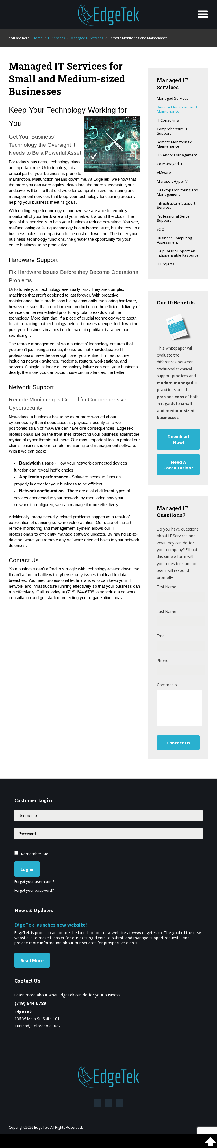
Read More (32, 960)
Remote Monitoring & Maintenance (175, 144)
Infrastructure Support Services (176, 205)
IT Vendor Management (177, 155)
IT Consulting (168, 120)
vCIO (160, 229)
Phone (162, 660)
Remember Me (34, 854)
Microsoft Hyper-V (172, 181)
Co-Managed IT (170, 164)
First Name (166, 586)
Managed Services (172, 98)
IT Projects (165, 264)
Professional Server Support (174, 218)
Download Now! (178, 439)
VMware (164, 173)
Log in (27, 869)
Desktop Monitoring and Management (177, 192)
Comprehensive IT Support (172, 131)
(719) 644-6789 (30, 1003)
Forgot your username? (34, 881)
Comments (167, 684)
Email (161, 635)
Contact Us (178, 743)
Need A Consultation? (178, 464)
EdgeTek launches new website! (50, 925)
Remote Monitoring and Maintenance (177, 109)
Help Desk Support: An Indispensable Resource (178, 253)
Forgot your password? (34, 890)
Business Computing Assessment (174, 240)
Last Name (166, 611)
